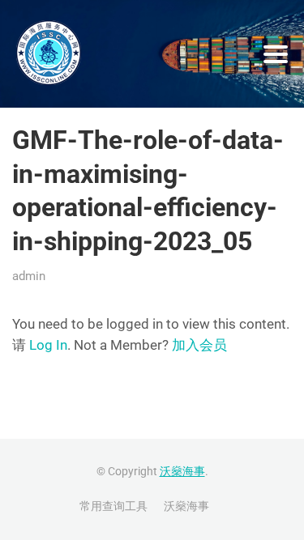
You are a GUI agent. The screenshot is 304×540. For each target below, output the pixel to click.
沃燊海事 (182, 471)
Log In (48, 345)
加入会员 (199, 345)
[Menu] (275, 54)
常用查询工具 (113, 506)
